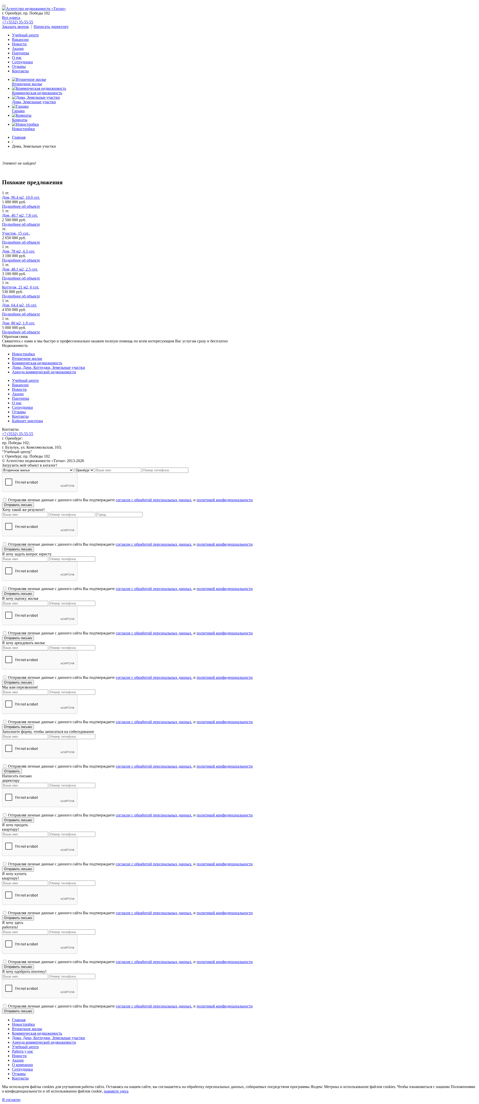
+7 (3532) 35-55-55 (17, 22)
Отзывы (19, 66)
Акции (18, 48)
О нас (17, 57)
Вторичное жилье (27, 358)
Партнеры (20, 53)
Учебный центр (25, 35)
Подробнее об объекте (21, 206)
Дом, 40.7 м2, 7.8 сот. (20, 215)
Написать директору (51, 26)
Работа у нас (22, 1051)
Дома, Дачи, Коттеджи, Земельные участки (48, 367)
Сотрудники (22, 62)
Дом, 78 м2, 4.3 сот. (18, 251)
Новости (19, 44)
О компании (22, 1065)
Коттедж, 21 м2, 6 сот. (20, 287)
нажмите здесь (116, 1091)
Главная (18, 1020)
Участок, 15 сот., (16, 233)
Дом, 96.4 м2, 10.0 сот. (21, 197)
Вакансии (20, 39)
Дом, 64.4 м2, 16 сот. (19, 305)
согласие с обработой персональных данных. (154, 500)
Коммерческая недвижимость (37, 363)
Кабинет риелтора (27, 421)
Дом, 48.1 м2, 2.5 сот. (20, 269)
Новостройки (23, 354)
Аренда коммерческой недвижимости (44, 372)
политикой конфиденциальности (225, 500)
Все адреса (11, 17)
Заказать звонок (15, 26)
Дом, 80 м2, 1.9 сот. (18, 323)
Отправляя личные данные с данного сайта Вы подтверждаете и (130, 500)
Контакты (20, 71)
